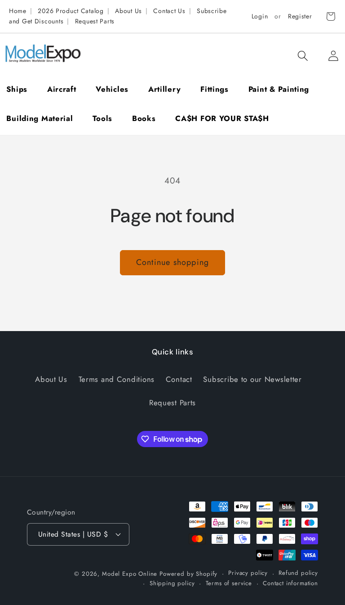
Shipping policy (172, 583)
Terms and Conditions (117, 379)
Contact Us (169, 10)
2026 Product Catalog (70, 10)
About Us (128, 10)
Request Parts (95, 21)
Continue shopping (172, 262)
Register (300, 16)
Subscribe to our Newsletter (252, 379)
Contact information (290, 583)
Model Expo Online (129, 573)
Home (18, 10)
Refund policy (298, 573)
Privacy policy (248, 573)
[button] (302, 55)
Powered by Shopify (188, 573)
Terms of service (229, 583)
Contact (179, 379)
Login (260, 16)
